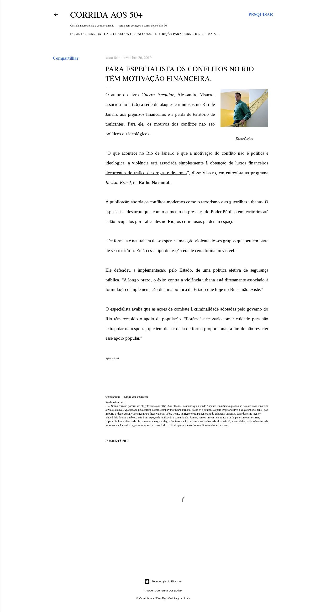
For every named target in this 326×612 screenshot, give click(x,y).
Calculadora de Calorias (128, 34)
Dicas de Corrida (85, 34)
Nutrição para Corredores (180, 34)
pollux (178, 590)
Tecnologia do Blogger (167, 581)
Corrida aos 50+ (106, 14)
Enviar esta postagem (136, 396)
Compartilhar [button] (66, 58)
